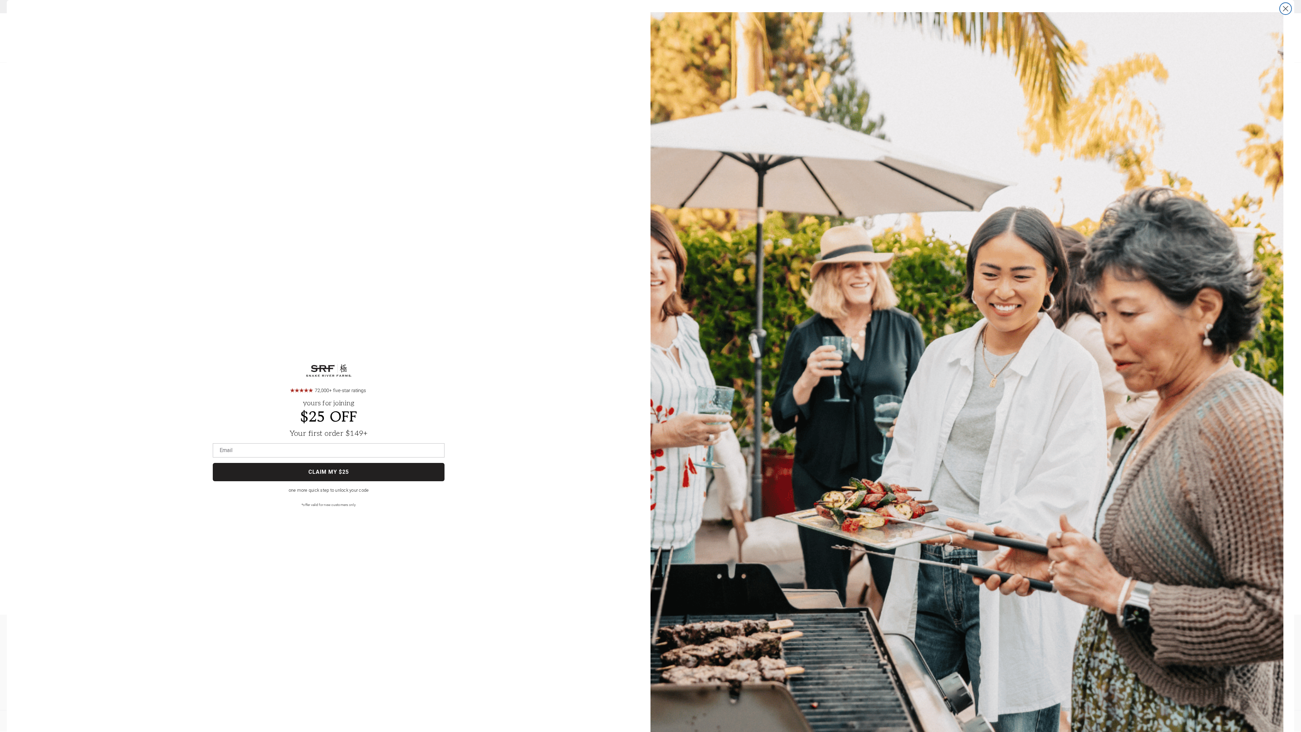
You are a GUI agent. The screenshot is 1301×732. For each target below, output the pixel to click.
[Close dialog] (1286, 9)
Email (226, 450)
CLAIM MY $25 (328, 472)
